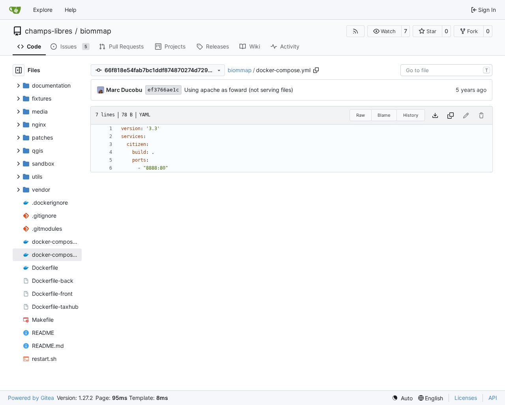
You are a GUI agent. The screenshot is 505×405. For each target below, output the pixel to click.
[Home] (15, 10)
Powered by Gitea (31, 397)
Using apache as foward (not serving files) (238, 89)
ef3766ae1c (163, 90)
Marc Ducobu (124, 89)
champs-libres (48, 31)
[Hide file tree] (18, 70)
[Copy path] (316, 70)
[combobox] (446, 70)
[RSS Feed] (355, 31)
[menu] (402, 398)
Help (71, 9)
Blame (384, 115)
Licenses (465, 397)
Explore (42, 9)
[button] (384, 31)
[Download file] (435, 115)
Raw (360, 115)
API (492, 397)
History (410, 115)
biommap (95, 31)
